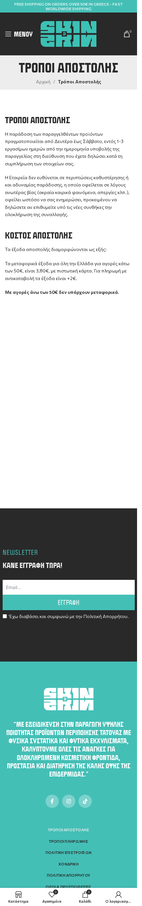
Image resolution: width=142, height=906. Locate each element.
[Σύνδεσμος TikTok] (85, 801)
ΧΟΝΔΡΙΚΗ (68, 864)
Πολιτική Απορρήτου (105, 616)
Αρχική (43, 81)
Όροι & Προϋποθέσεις (68, 887)
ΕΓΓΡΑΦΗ (68, 602)
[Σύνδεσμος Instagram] (68, 801)
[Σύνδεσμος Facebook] (52, 801)
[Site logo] (69, 33)
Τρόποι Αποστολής (68, 830)
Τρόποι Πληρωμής (68, 841)
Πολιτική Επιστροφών (68, 852)
